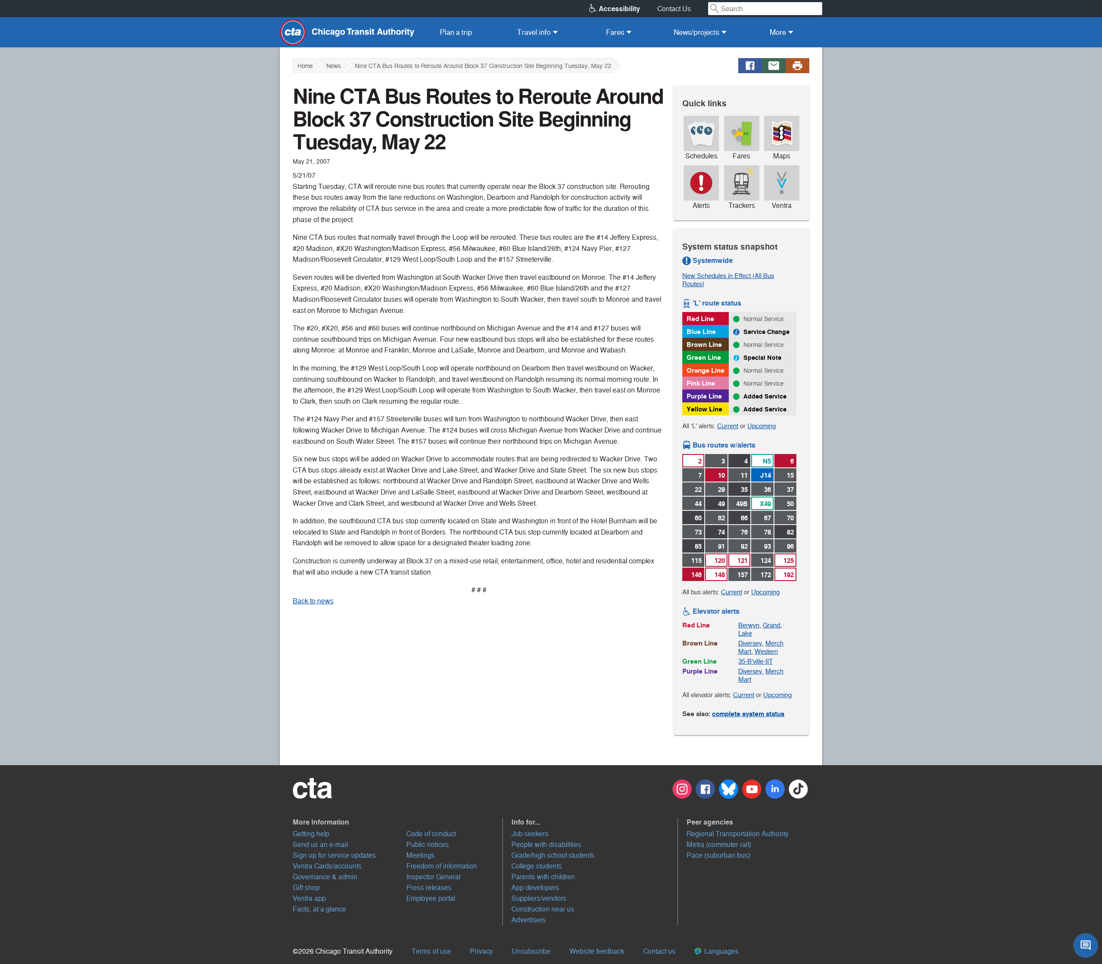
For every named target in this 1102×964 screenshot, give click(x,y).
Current (727, 425)
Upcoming (761, 425)
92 (744, 546)
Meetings (420, 855)
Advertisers (528, 920)
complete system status (748, 713)
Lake (745, 633)
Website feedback (597, 951)
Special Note (762, 357)
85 (698, 546)
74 (721, 532)
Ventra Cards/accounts (327, 866)
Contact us (659, 951)
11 (744, 475)
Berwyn (748, 625)
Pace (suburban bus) (718, 855)
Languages (721, 951)
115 (696, 560)
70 (790, 518)
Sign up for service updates (334, 855)
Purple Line (704, 396)
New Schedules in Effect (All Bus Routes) (728, 279)
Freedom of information (441, 866)
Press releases (429, 887)
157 (742, 574)
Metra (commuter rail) (719, 844)
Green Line (704, 357)
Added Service (764, 396)
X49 (765, 503)
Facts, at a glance (319, 909)
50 (790, 503)
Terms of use (431, 951)
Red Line (700, 318)
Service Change (766, 331)
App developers (535, 887)
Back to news (313, 601)
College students (536, 866)
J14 (765, 475)
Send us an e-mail (320, 844)
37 (790, 489)
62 (721, 518)
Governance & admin (325, 877)
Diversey (750, 643)
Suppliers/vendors (538, 898)
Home (305, 65)
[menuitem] (456, 32)
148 (720, 574)
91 (721, 546)
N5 (767, 461)
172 (766, 574)
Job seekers (529, 833)
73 (698, 532)
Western (766, 651)
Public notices (427, 844)
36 (767, 489)
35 (744, 489)
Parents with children (543, 877)
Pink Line (701, 383)
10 (721, 475)
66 (744, 518)
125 (788, 560)
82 (790, 532)
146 (696, 574)
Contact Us (674, 8)
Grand (771, 625)
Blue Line (701, 331)
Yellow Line (704, 409)
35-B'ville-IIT (755, 661)
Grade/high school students (552, 855)
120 (720, 560)
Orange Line (705, 370)
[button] (398, 822)
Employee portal (430, 898)
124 (766, 560)
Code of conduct (431, 833)
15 (790, 475)
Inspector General (433, 877)
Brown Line (704, 344)
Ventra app (309, 898)
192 (788, 574)
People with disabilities (546, 844)
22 (698, 489)
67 (767, 518)
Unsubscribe (531, 951)
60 (698, 518)
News (333, 65)
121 (742, 560)
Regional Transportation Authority (738, 833)
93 (767, 546)
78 (767, 532)
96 (790, 546)
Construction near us (542, 909)
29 (721, 489)
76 (744, 532)
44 (698, 503)
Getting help (311, 833)
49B (742, 503)
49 (721, 503)
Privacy (481, 951)
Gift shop (306, 887)
